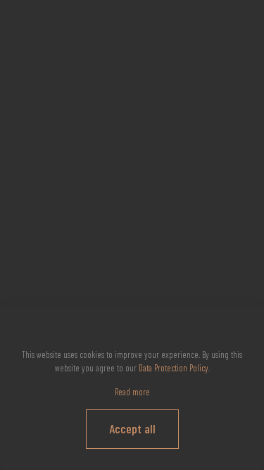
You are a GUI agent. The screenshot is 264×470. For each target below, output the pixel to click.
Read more (132, 391)
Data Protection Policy (173, 367)
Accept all (132, 428)
